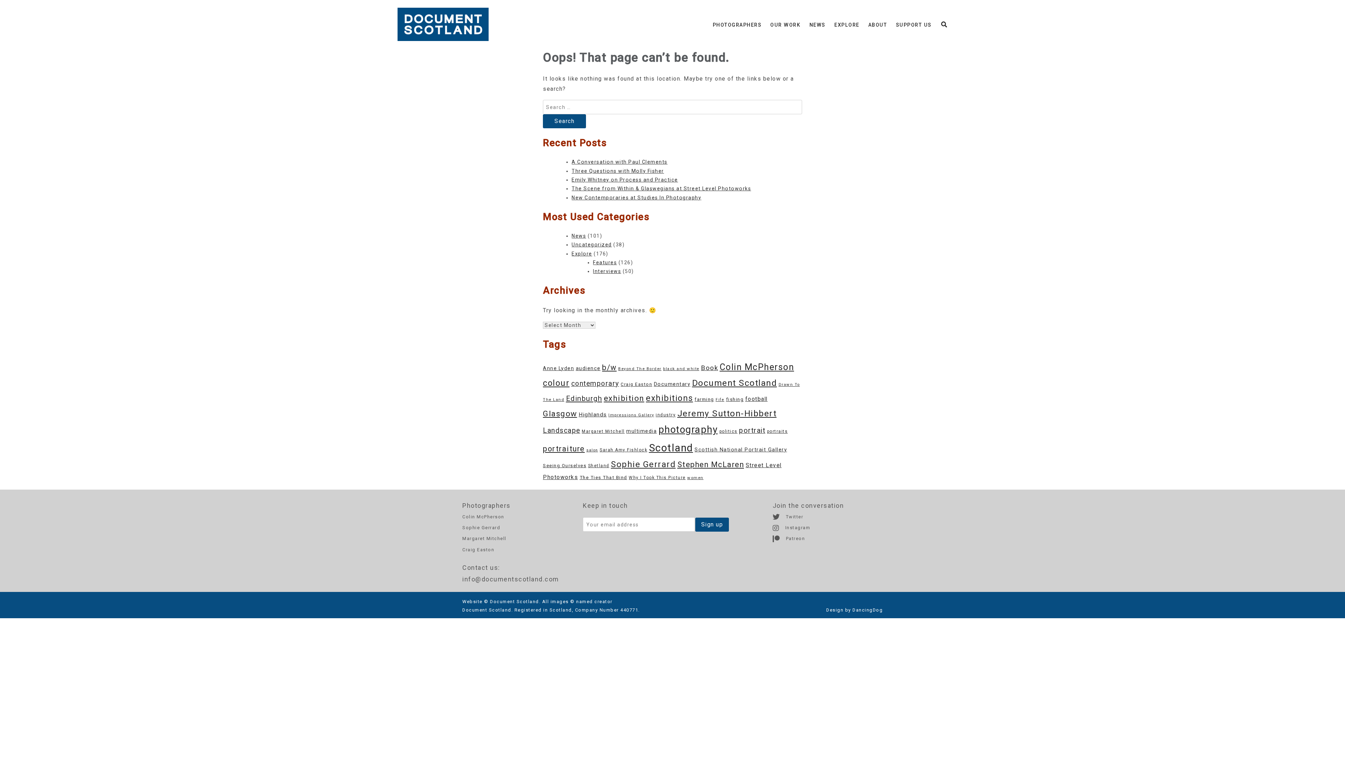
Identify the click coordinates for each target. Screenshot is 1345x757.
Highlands (593, 414)
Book (709, 368)
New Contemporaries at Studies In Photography (636, 197)
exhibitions (669, 398)
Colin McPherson (757, 367)
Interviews (607, 271)
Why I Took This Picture (657, 477)
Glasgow (560, 413)
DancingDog (868, 610)
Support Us (914, 25)
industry (666, 414)
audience (588, 368)
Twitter (793, 516)
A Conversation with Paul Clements (620, 162)
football (756, 399)
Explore (847, 25)
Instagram (797, 527)
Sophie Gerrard (643, 464)
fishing (735, 399)
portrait (752, 431)
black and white (681, 368)
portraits (777, 431)
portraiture (564, 448)
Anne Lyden (558, 368)
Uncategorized (592, 244)
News (817, 25)
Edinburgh (584, 398)
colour (556, 383)
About (877, 25)
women (695, 477)
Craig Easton (636, 384)
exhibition (624, 398)
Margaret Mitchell (603, 431)
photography (688, 429)
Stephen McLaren (710, 464)
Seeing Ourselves (564, 465)
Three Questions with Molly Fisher (618, 171)
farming (704, 399)
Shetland (598, 465)
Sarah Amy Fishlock (623, 450)
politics (728, 431)
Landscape (561, 431)
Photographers (737, 25)
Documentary (672, 384)
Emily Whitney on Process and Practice (625, 180)
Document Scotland (734, 383)
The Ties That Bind (603, 477)
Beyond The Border (640, 368)
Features (605, 262)
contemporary (595, 384)
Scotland (671, 448)
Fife (720, 399)
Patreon (794, 538)
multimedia (641, 431)
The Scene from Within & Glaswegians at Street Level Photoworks (661, 188)
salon (592, 450)
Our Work (785, 25)
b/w (609, 367)
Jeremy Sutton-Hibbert (727, 413)
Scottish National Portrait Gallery (741, 450)
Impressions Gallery (631, 414)
